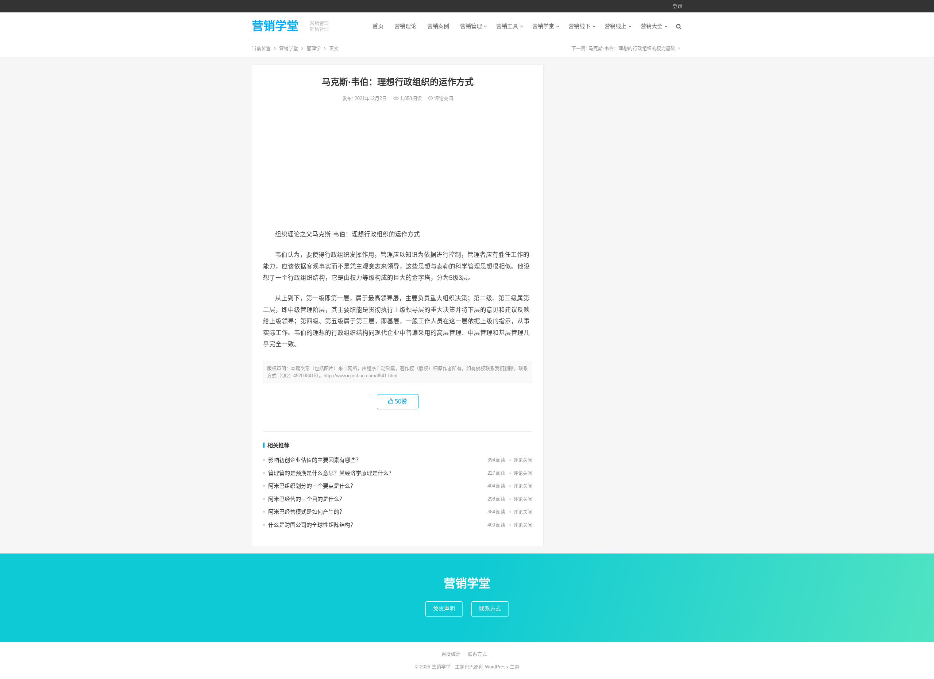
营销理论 (405, 26)
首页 (378, 26)
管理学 (313, 48)
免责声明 (444, 608)
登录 (677, 6)
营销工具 (507, 26)
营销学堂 (275, 25)
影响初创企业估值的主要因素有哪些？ (314, 460)
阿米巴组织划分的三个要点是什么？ (312, 486)
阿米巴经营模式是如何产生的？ (306, 512)
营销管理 (471, 26)
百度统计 (450, 654)
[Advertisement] (397, 170)
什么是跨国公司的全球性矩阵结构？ (312, 525)
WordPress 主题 (502, 667)
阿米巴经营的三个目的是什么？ (306, 499)
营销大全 (652, 26)
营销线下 (579, 26)
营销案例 (438, 26)
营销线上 (615, 26)
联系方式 (490, 608)
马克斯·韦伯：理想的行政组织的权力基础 (631, 48)
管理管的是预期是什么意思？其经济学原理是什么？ (331, 473)
